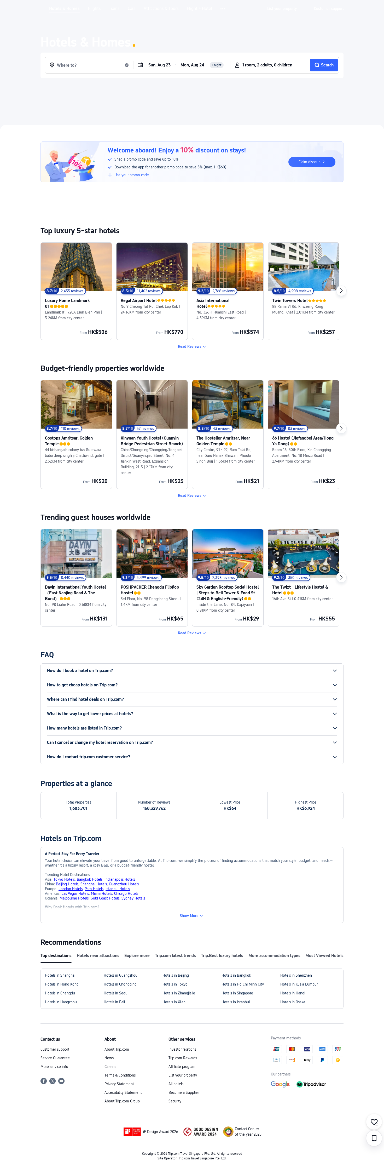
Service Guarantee (55, 1058)
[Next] (341, 291)
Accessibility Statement (123, 1092)
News (109, 1058)
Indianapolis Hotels (119, 879)
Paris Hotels (94, 889)
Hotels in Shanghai (60, 975)
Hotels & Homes (64, 8)
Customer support (54, 1049)
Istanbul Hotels (118, 889)
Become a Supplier (183, 1092)
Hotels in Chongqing (120, 984)
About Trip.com (116, 1049)
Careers (110, 1066)
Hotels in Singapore (237, 993)
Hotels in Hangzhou (61, 1002)
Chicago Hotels (126, 893)
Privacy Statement (119, 1084)
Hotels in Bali (114, 1002)
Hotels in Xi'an (173, 1002)
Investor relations (182, 1049)
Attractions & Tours (161, 8)
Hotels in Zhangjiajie (178, 993)
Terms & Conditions (120, 1075)
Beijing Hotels (67, 884)
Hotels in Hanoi (292, 993)
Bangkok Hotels (89, 879)
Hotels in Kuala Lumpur (299, 984)
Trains (114, 8)
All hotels (175, 1084)
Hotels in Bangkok (236, 975)
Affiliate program (181, 1066)
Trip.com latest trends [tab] (175, 955)
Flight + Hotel (199, 8)
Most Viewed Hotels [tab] (324, 955)
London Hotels (71, 889)
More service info (54, 1066)
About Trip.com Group (122, 1101)
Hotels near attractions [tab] (98, 955)
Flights (94, 8)
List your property (182, 1075)
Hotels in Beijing (175, 975)
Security (174, 1101)
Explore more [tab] (137, 955)
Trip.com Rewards (182, 1058)
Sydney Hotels (133, 898)
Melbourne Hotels (74, 898)
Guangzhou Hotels (124, 884)
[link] (282, 8)
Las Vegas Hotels (75, 893)
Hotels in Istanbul (236, 1002)
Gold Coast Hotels (105, 898)
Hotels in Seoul (116, 993)
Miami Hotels (101, 893)
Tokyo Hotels (64, 879)
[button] (223, 9)
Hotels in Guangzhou (120, 975)
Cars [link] (131, 8)
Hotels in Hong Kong (62, 984)
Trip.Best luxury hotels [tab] (222, 955)
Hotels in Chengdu (60, 993)
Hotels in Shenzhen (296, 975)
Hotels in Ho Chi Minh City (243, 984)
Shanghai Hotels (93, 884)
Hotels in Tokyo (175, 984)
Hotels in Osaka (292, 1002)
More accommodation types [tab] (274, 955)
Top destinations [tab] (56, 955)
